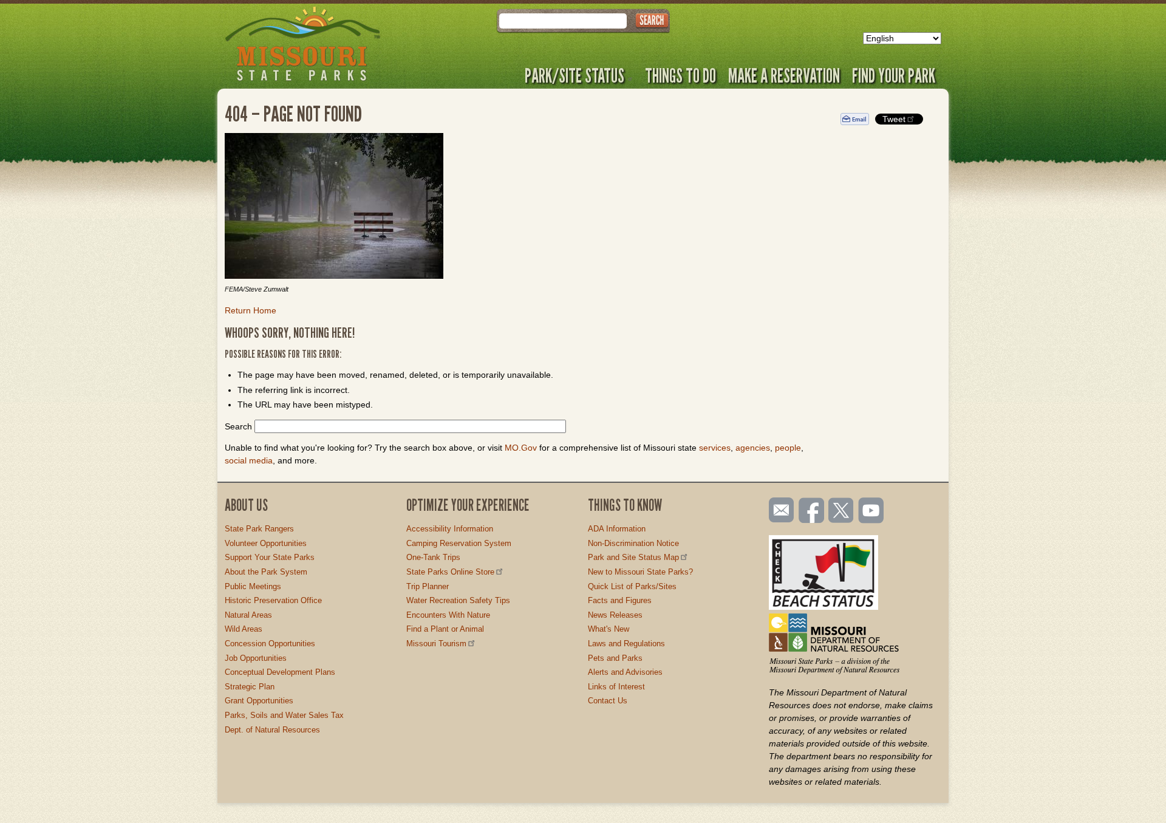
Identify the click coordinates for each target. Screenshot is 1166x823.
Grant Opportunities (259, 700)
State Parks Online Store (450, 571)
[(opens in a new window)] (523, 207)
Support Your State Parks (270, 557)
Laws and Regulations (626, 643)
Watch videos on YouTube (871, 511)
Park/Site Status (574, 75)
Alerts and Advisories (625, 672)
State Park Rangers (259, 528)
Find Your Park (893, 75)
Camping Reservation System (458, 543)
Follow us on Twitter (839, 511)
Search (238, 426)
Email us (779, 510)
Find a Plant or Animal (445, 628)
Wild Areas (243, 628)
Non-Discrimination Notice (633, 543)
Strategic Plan (249, 686)
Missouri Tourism (436, 643)
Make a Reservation (784, 75)
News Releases (615, 615)
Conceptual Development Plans (280, 672)
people (788, 447)
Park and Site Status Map (633, 557)
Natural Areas (248, 615)
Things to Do (680, 75)
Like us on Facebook (812, 511)
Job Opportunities (256, 658)
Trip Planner (427, 586)
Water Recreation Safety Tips (458, 600)
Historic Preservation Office (273, 600)
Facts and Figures (620, 600)
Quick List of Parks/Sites (632, 586)
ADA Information (617, 528)
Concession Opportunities (270, 643)
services (715, 447)
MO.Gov (521, 447)
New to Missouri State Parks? (640, 571)
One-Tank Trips (433, 557)
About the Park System (266, 571)
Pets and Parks (615, 658)
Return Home (250, 310)
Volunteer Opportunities (266, 543)
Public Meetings (253, 586)
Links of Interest (616, 686)
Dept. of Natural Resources (272, 729)
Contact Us (607, 700)
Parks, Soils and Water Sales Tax (284, 715)
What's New (608, 628)
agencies (752, 447)
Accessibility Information (449, 528)
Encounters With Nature (448, 615)
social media (249, 460)
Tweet (893, 119)
